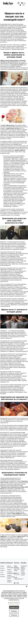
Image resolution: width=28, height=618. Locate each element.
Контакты (2, 578)
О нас (1, 574)
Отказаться (14, 615)
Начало (2, 567)
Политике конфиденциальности (16, 599)
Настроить (14, 611)
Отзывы (2, 576)
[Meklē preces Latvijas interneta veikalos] (24, 576)
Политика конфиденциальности (12, 574)
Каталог (2, 570)
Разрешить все (14, 607)
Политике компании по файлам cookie (15, 597)
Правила (9, 571)
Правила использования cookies (11, 578)
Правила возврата (9, 582)
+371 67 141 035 (17, 575)
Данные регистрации (10, 568)
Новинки (2, 572)
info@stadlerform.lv (18, 580)
